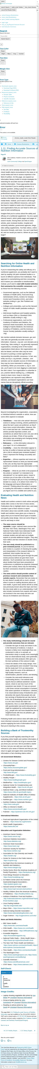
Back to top (4, 1025)
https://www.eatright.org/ (12, 867)
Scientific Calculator (9, 98)
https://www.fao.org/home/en (21, 822)
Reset (3, 51)
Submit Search (5, 39)
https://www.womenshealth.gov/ (15, 809)
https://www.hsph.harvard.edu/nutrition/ (18, 889)
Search (3, 1067)
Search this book (5, 33)
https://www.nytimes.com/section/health (18, 945)
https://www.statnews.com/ (23, 964)
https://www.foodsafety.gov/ (26, 775)
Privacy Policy (30, 1058)
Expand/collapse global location (37, 144)
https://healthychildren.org (24, 894)
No (11, 1041)
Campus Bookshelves (23, 144)
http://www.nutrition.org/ (12, 851)
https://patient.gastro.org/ (13, 884)
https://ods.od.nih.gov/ (22, 797)
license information (25, 997)
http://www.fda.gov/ (10, 772)
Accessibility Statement (19, 1060)
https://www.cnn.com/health (24, 928)
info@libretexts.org (20, 1062)
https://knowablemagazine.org (14, 936)
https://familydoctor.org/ (27, 872)
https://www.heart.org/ (11, 846)
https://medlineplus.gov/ (22, 782)
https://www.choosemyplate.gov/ (15, 768)
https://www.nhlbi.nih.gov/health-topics (17, 792)
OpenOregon (28, 161)
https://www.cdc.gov (11, 763)
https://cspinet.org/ (10, 860)
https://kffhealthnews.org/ (28, 931)
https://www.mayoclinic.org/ (23, 908)
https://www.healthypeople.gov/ (15, 780)
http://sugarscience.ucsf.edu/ (26, 916)
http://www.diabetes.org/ (12, 841)
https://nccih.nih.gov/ (25, 787)
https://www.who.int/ (11, 826)
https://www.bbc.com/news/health (16, 925)
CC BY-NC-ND (22, 1016)
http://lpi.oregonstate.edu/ (13, 906)
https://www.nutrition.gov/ (23, 799)
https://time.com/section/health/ (25, 950)
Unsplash (13, 997)
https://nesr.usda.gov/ (11, 804)
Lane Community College (14, 161)
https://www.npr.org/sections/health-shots (18, 940)
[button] (6, 111)
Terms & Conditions (6, 1060)
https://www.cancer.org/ (12, 836)
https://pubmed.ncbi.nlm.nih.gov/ (23, 812)
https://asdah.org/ (10, 856)
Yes (4, 1041)
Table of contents (9, 165)
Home (9, 144)
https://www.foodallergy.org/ (14, 877)
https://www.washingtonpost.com (15, 955)
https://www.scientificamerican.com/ (16, 962)
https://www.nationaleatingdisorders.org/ (18, 913)
